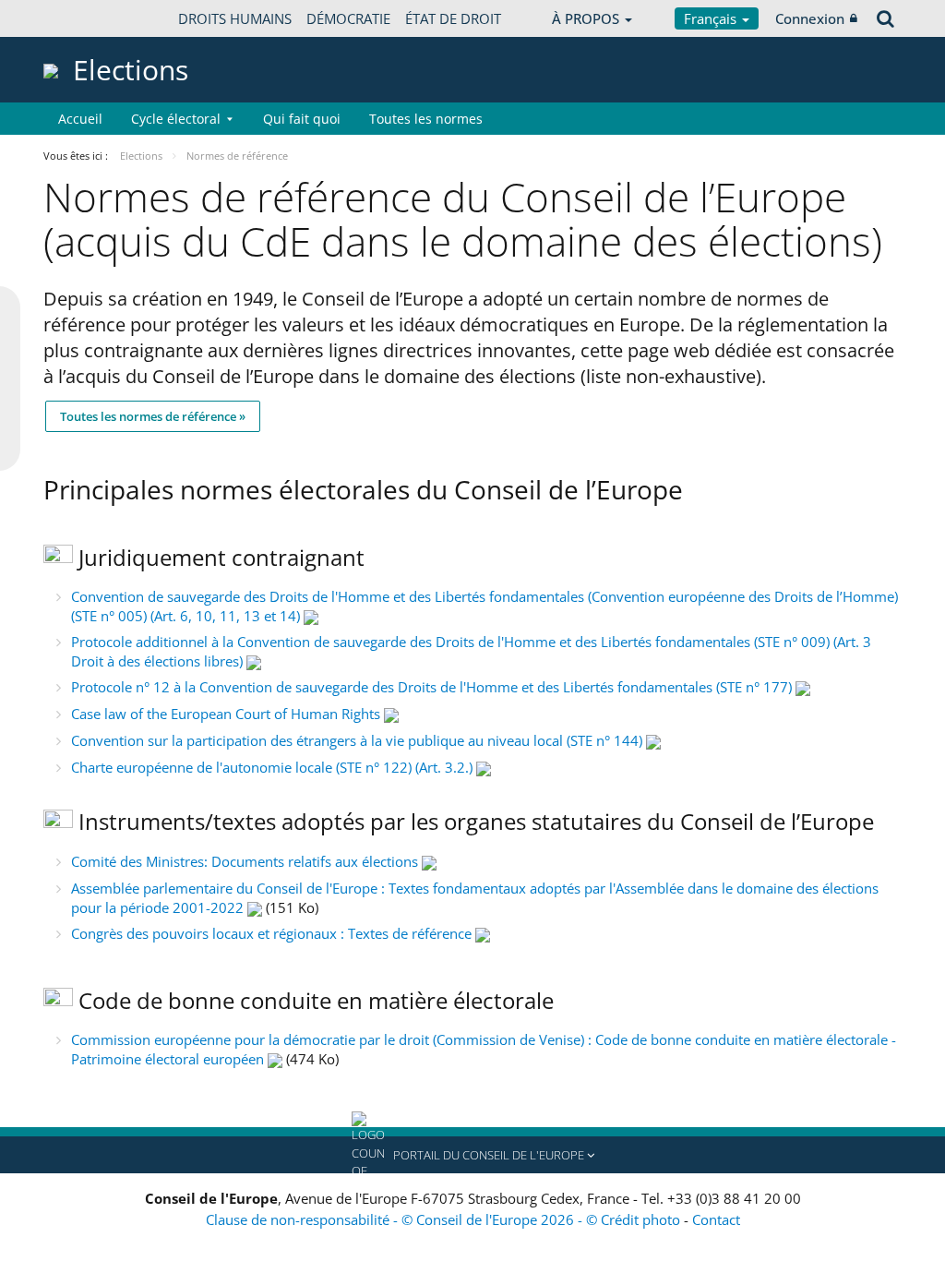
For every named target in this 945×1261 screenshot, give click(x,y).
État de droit (453, 18)
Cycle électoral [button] (176, 118)
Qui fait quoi (302, 118)
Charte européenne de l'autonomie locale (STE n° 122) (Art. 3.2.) (271, 767)
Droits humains (235, 18)
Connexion (809, 18)
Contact (716, 1219)
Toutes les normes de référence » (152, 416)
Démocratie (348, 18)
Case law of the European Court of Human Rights (225, 713)
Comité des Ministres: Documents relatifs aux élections (244, 861)
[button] (472, 1154)
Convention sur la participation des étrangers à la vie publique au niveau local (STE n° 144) (356, 740)
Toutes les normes (426, 118)
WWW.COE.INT (89, 18)
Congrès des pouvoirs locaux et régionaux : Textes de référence (271, 933)
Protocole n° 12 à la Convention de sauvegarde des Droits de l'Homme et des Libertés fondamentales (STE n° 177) (431, 687)
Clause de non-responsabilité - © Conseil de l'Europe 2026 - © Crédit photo (445, 1219)
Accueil (80, 118)
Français (712, 18)
